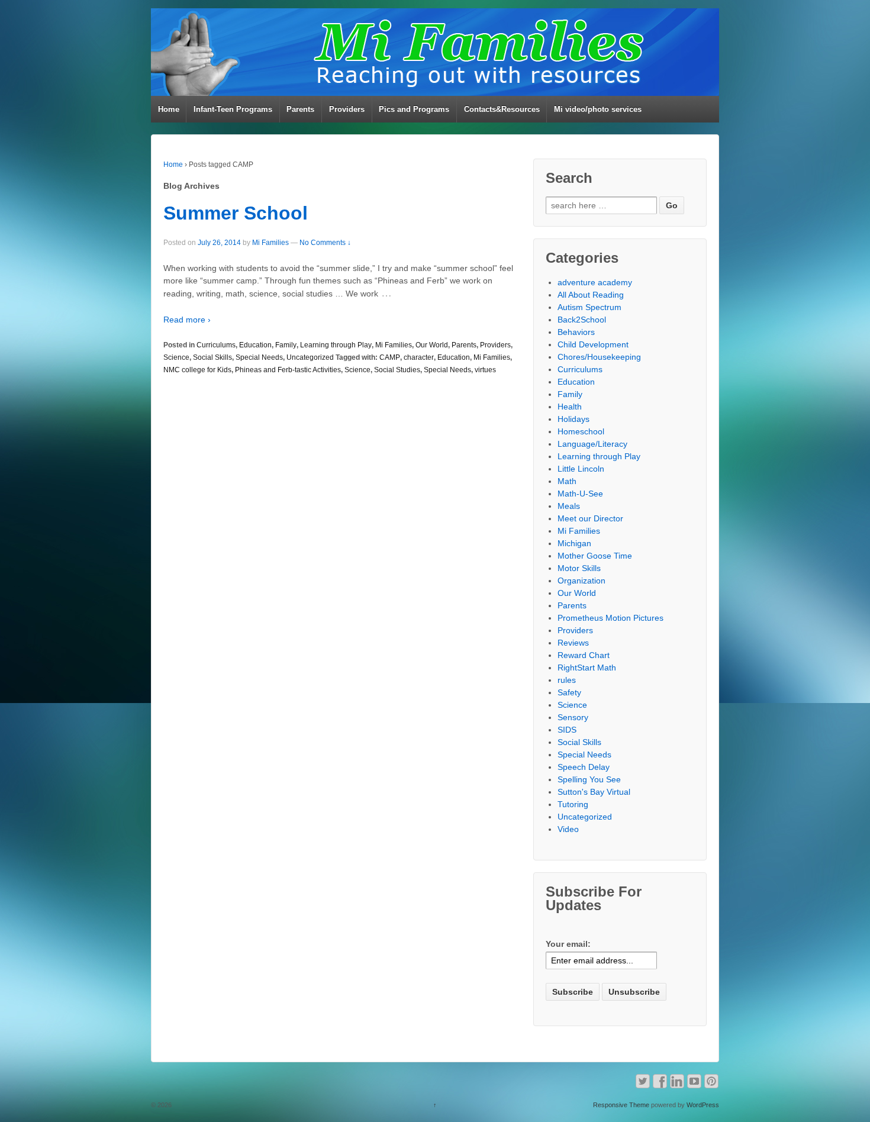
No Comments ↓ (325, 242)
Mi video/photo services (598, 109)
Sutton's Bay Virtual (594, 792)
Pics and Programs (414, 109)
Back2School (582, 319)
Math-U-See (580, 493)
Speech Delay (584, 767)
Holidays (573, 419)
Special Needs (259, 357)
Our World (431, 345)
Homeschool (581, 431)
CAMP (389, 357)
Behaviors (576, 332)
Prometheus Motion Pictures (610, 618)
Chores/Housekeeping (599, 357)
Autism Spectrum (589, 307)
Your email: (568, 944)
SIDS (567, 729)
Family (286, 345)
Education (255, 345)
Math (567, 481)
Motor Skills (579, 568)
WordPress (703, 1104)
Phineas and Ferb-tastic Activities (288, 370)
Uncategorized (310, 357)
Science (176, 357)
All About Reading (591, 294)
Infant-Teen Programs (233, 109)
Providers (347, 109)
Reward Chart (584, 655)
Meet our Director (590, 518)
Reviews (573, 642)
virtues (485, 370)
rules (567, 680)
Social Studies (397, 370)
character (419, 357)
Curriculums (216, 345)
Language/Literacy (592, 444)
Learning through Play (336, 345)
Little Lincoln (581, 468)
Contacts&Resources (502, 109)
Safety (569, 692)
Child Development (593, 344)
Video (568, 829)
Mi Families (270, 242)
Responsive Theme (621, 1104)
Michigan (574, 543)
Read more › (187, 319)
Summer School (235, 213)
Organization (581, 580)
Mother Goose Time (595, 555)
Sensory (573, 717)
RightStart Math (587, 667)
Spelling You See (589, 779)
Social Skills (212, 357)
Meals (569, 506)
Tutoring (573, 804)
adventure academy (595, 282)
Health (570, 406)
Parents (300, 109)
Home (168, 109)
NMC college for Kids (197, 370)
